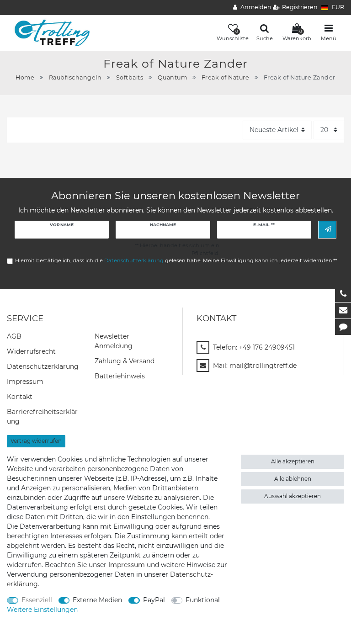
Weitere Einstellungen (42, 609)
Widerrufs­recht (31, 351)
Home (25, 77)
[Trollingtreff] (48, 32)
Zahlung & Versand (124, 361)
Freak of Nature (226, 77)
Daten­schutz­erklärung (43, 366)
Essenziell (36, 600)
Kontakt (19, 397)
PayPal (154, 600)
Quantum (172, 77)
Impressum (25, 381)
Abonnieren (327, 230)
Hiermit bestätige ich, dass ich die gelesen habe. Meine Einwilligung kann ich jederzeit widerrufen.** (176, 260)
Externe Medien (97, 600)
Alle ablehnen (292, 478)
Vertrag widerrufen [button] (36, 440)
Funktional (203, 600)
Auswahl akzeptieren (292, 496)
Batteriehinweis (120, 376)
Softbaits (130, 77)
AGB (14, 336)
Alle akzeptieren (292, 461)
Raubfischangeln (75, 77)
